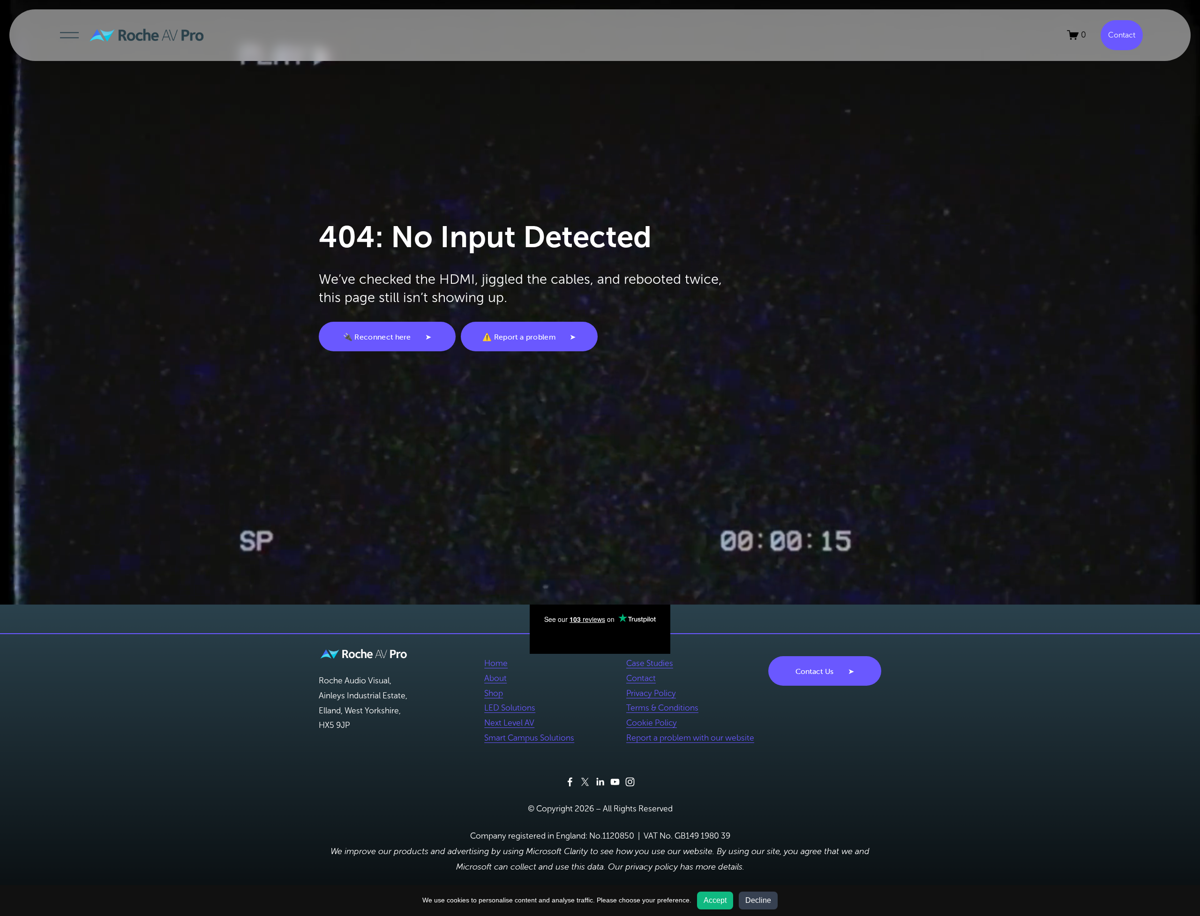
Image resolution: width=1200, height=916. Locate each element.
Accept (715, 900)
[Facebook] (570, 782)
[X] (585, 782)
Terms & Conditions (662, 707)
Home (496, 663)
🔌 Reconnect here (377, 336)
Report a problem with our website (690, 737)
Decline (758, 900)
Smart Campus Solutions (529, 737)
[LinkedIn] (600, 782)
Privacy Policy (651, 693)
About (495, 678)
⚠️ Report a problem (518, 336)
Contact (1121, 35)
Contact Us (814, 671)
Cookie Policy (651, 722)
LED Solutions (509, 707)
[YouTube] (615, 782)
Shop (493, 693)
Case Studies (649, 663)
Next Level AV (509, 722)
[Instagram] (630, 782)
